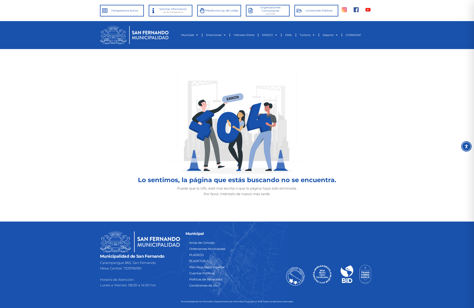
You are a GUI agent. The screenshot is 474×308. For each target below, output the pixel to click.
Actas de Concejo (202, 243)
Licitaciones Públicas (319, 10)
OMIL (288, 35)
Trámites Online (244, 35)
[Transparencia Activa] (104, 10)
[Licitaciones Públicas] (299, 10)
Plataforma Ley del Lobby (221, 10)
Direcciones (213, 35)
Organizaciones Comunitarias (270, 9)
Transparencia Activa (124, 10)
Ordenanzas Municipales (207, 249)
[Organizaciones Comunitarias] (250, 10)
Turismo (305, 35)
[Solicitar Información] (153, 10)
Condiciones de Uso (204, 285)
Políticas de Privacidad (205, 279)
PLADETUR (197, 261)
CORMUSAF (353, 35)
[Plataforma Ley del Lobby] (202, 10)
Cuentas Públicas (202, 273)
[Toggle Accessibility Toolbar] (466, 146)
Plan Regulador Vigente (207, 267)
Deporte (328, 35)
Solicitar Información (173, 9)
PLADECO (196, 255)
